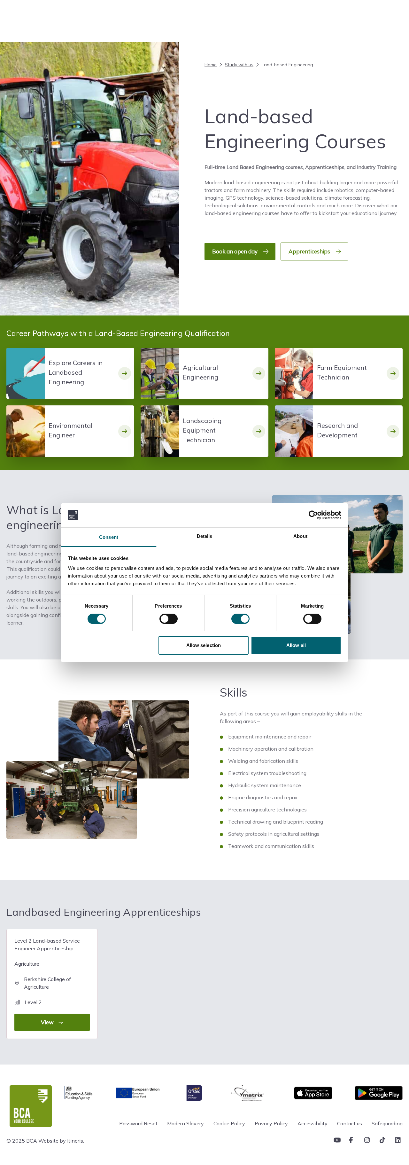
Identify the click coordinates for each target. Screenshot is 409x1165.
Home (210, 65)
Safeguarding (387, 1123)
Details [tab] (204, 536)
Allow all (296, 645)
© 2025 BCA (21, 1140)
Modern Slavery (185, 1123)
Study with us (239, 65)
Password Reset (138, 1123)
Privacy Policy (271, 1123)
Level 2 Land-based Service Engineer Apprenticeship (47, 981)
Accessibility (312, 1123)
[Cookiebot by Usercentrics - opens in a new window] (313, 515)
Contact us (349, 1123)
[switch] (168, 619)
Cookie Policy (229, 1123)
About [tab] (300, 536)
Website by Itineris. (61, 1140)
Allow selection (203, 645)
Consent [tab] (108, 537)
